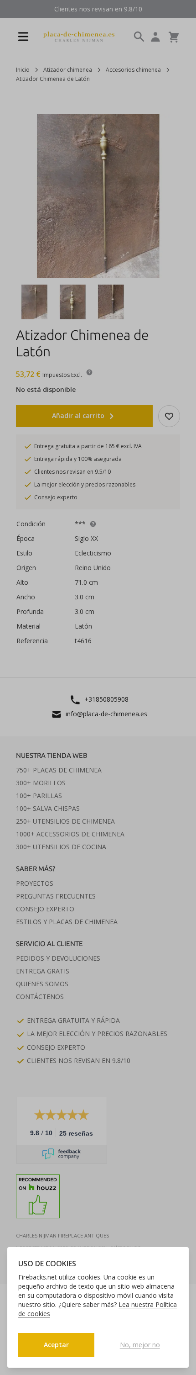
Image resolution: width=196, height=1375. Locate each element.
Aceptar (56, 1344)
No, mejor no (140, 1344)
